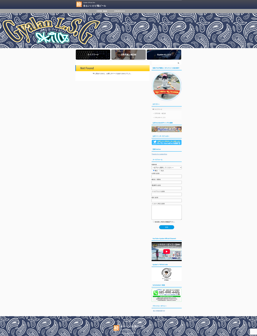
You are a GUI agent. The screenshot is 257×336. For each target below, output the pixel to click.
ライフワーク (84, 11)
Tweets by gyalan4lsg (159, 154)
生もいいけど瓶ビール (94, 5)
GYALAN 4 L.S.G (119, 11)
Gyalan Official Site (126, 329)
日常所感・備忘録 (102, 11)
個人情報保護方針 (158, 311)
